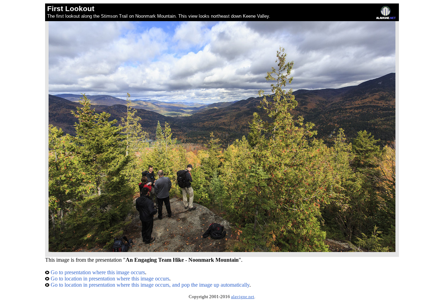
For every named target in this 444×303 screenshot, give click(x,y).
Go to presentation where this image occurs (97, 272)
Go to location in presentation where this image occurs (109, 279)
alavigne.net (242, 296)
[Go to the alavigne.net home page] (386, 17)
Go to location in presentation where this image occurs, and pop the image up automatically (149, 285)
